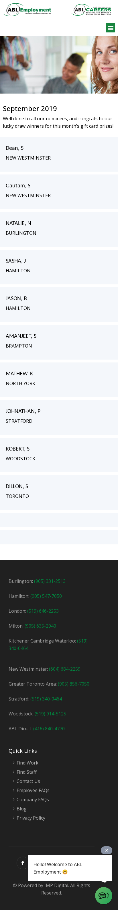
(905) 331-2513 (50, 581)
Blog (22, 809)
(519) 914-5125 (50, 714)
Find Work (27, 763)
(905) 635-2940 (40, 626)
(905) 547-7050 (46, 596)
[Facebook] (23, 863)
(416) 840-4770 (49, 728)
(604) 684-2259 (64, 669)
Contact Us (28, 781)
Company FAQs (33, 800)
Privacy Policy (31, 818)
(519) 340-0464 (46, 699)
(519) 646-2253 (43, 611)
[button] (110, 27)
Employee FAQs (33, 790)
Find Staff (27, 772)
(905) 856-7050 (73, 684)
